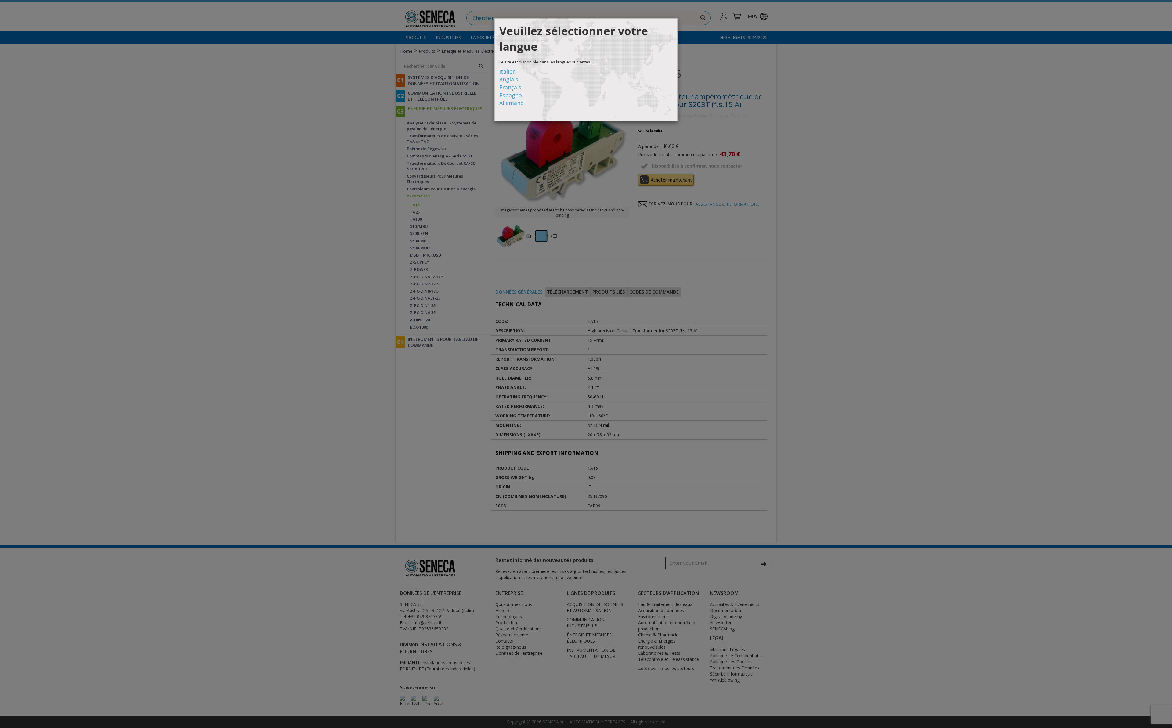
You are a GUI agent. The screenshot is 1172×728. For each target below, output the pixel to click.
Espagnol (511, 95)
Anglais (508, 79)
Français (510, 87)
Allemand (511, 102)
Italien (507, 71)
